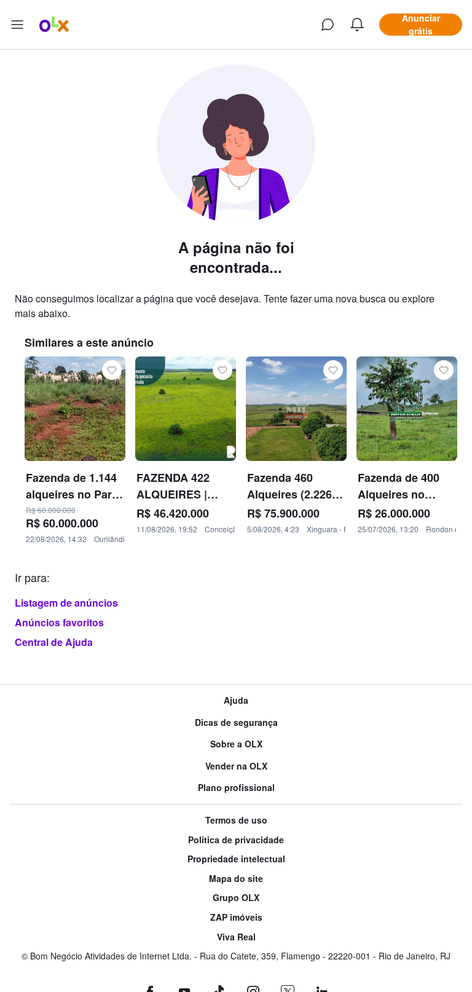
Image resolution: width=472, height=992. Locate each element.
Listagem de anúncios (66, 603)
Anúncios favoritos (59, 622)
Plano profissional (236, 787)
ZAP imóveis (236, 917)
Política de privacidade (236, 840)
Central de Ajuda (54, 642)
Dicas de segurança (236, 722)
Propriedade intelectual (236, 859)
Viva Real (236, 937)
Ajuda (236, 700)
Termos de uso (236, 820)
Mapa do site (236, 878)
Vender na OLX (236, 766)
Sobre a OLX (236, 744)
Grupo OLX (236, 897)
